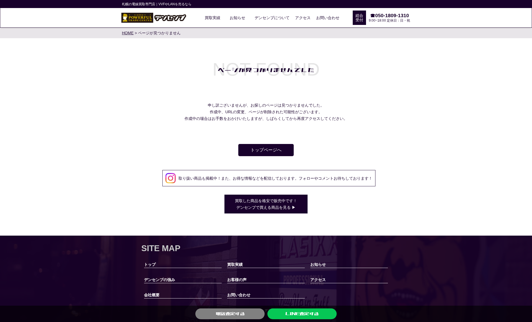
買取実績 (212, 18)
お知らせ (237, 18)
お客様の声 (237, 279)
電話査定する (230, 313)
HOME (128, 33)
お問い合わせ (327, 18)
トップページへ (266, 150)
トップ (150, 264)
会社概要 (152, 295)
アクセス (303, 18)
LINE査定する (301, 313)
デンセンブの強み (159, 279)
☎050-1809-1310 (389, 15)
